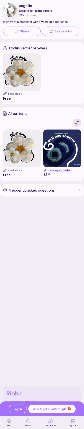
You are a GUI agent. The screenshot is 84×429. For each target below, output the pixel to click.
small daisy (15, 93)
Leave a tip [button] (63, 31)
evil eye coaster (60, 170)
